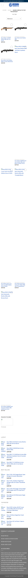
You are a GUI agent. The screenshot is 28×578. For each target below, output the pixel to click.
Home (4, 10)
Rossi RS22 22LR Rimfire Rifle (20, 38)
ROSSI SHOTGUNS (6, 541)
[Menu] (2, 5)
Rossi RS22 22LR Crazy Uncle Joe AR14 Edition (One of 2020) (6, 285)
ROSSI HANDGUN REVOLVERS (9, 538)
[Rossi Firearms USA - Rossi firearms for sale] (14, 5)
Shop (9, 10)
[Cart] (26, 5)
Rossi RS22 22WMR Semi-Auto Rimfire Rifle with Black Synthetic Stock (21, 162)
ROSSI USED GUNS (6, 544)
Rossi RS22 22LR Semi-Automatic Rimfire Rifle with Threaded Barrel (20, 285)
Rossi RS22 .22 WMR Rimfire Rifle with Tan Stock (6, 39)
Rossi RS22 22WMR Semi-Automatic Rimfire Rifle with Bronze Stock (7, 408)
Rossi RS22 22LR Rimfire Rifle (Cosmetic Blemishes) (7, 61)
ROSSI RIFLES (4, 535)
